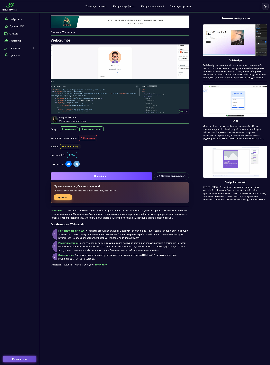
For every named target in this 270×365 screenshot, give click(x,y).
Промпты (15, 40)
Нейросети (15, 19)
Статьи (13, 33)
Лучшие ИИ (16, 26)
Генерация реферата (124, 6)
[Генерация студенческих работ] (120, 22)
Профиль (14, 55)
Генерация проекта (180, 6)
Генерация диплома (96, 6)
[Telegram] (76, 164)
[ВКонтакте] (68, 164)
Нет (73, 155)
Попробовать (101, 176)
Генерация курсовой (152, 6)
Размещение (19, 359)
